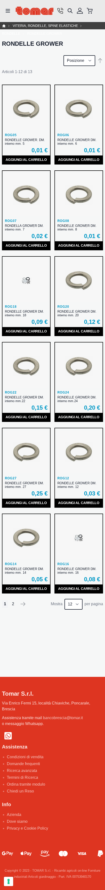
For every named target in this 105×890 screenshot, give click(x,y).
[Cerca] (70, 11)
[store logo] (34, 11)
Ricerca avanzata (22, 771)
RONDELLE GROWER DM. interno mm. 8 (76, 227)
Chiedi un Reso (20, 791)
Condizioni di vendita (25, 757)
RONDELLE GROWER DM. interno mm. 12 (76, 485)
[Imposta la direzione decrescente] (100, 61)
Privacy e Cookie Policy (27, 828)
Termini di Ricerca (22, 777)
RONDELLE (11, 33)
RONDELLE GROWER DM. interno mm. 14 (24, 570)
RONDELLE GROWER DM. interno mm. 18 (24, 313)
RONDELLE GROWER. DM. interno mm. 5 (25, 141)
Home (4, 26)
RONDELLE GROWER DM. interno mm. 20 (76, 313)
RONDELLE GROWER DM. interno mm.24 (76, 399)
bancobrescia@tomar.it (63, 718)
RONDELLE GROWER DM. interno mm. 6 (76, 141)
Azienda (14, 815)
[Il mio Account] (80, 11)
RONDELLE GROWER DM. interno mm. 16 (76, 570)
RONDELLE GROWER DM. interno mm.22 (24, 399)
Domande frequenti (23, 764)
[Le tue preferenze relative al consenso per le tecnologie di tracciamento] (8, 881)
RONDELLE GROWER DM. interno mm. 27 (24, 485)
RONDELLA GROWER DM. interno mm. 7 (24, 227)
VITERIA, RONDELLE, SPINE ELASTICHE (45, 26)
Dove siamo (17, 821)
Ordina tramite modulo (26, 784)
